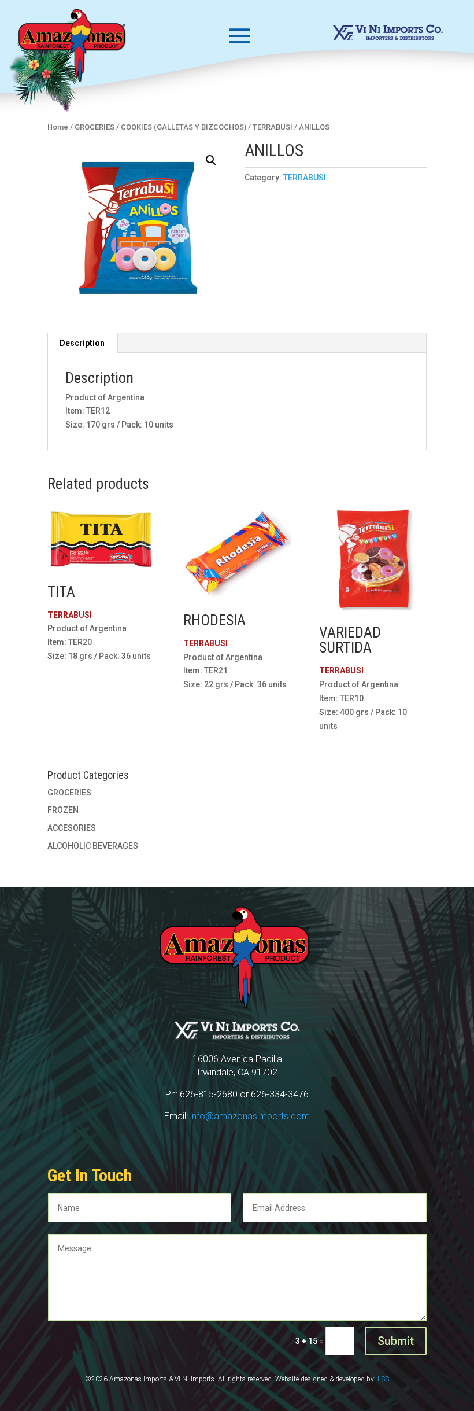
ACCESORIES (71, 827)
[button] (211, 160)
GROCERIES (69, 792)
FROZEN (63, 810)
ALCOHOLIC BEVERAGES (92, 845)
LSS (383, 1379)
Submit (395, 1341)
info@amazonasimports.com (250, 1116)
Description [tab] (82, 343)
